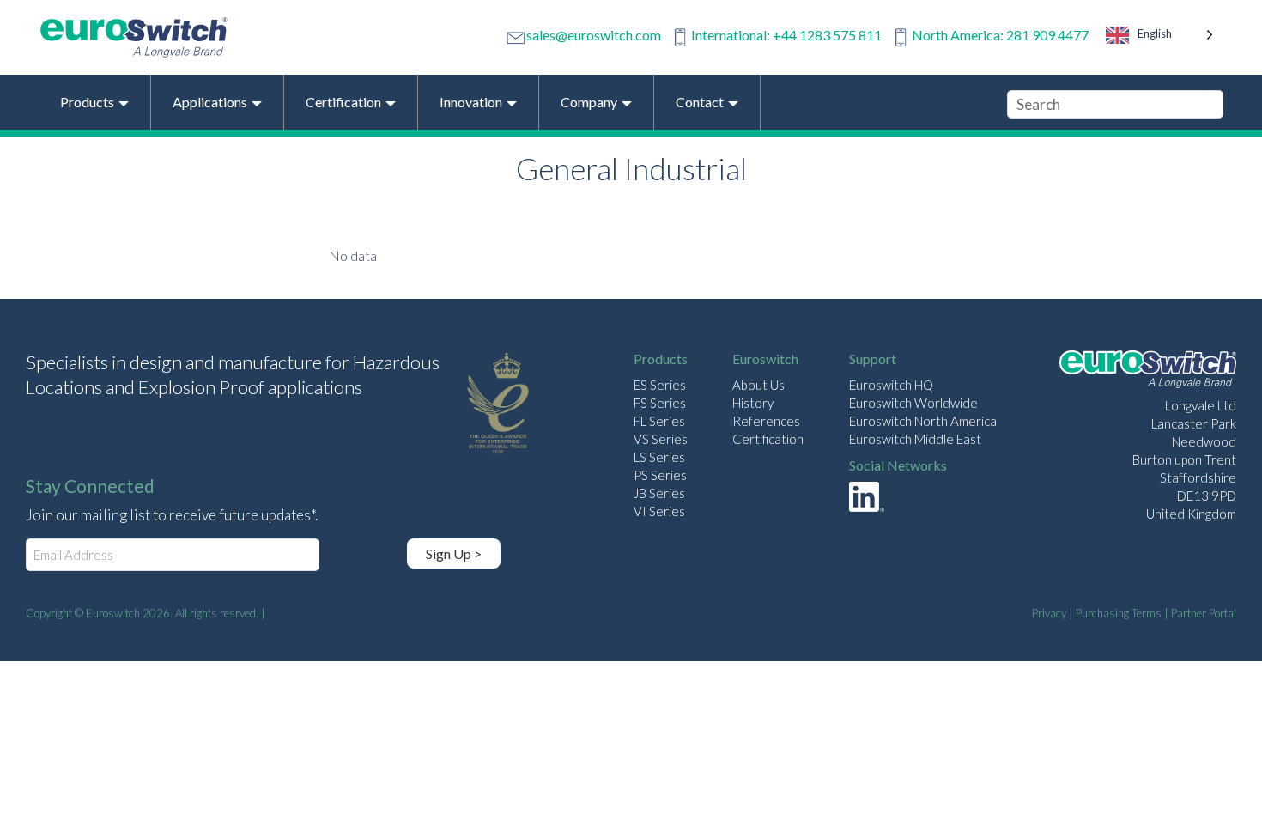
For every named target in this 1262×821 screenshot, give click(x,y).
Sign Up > (454, 553)
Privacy (1049, 613)
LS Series (659, 457)
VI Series (659, 511)
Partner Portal (1203, 613)
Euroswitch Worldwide (913, 402)
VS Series (661, 439)
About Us (758, 384)
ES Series (660, 384)
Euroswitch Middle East (915, 439)
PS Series (660, 475)
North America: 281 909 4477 (1000, 35)
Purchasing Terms (1119, 613)
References (766, 421)
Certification (768, 439)
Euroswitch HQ (891, 384)
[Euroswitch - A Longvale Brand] (1147, 371)
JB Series (659, 493)
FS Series (660, 402)
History (753, 402)
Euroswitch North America (923, 421)
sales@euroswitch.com (593, 35)
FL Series (659, 421)
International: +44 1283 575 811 (786, 35)
